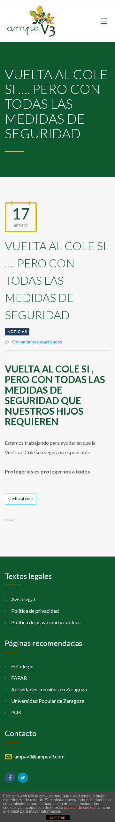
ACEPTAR (57, 818)
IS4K (16, 712)
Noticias (17, 331)
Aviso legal (23, 599)
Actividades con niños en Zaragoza (49, 689)
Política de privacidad (35, 611)
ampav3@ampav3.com (39, 756)
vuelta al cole (20, 498)
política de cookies (80, 807)
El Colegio (22, 666)
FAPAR (19, 678)
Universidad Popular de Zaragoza (47, 701)
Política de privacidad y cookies (45, 622)
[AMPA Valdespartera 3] (30, 21)
